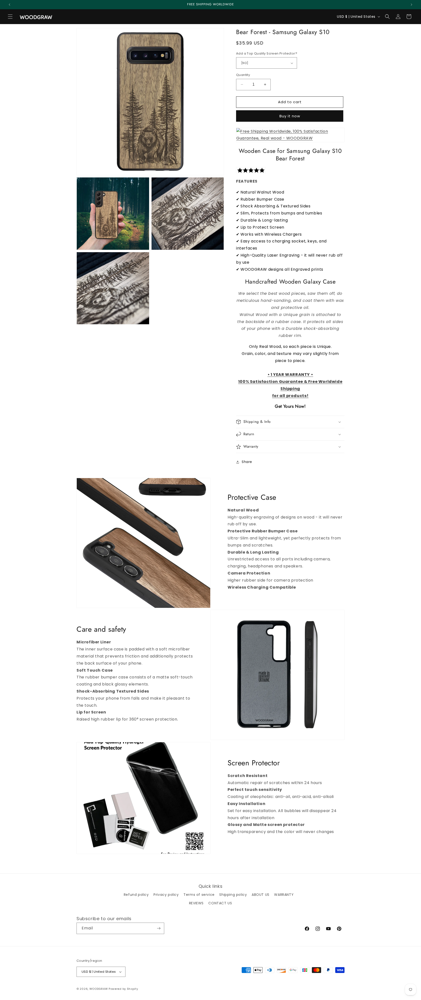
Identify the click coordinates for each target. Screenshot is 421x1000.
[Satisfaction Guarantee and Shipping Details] (290, 135)
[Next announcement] (411, 4)
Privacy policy (166, 894)
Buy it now (289, 116)
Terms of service (199, 894)
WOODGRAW (98, 989)
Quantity (243, 75)
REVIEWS (196, 902)
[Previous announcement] (9, 4)
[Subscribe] (158, 928)
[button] (10, 16)
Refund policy (136, 894)
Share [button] (247, 461)
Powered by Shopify (123, 989)
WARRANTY (284, 894)
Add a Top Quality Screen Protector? (266, 53)
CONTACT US (220, 902)
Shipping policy (233, 894)
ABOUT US (260, 894)
